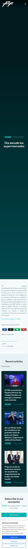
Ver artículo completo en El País (10, 319)
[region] (14, 534)
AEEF (4, 344)
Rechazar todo (14, 545)
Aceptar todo (14, 537)
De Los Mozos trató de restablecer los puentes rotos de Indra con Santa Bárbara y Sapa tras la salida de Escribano (14, 434)
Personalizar (14, 541)
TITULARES (8, 137)
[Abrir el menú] (25, 4)
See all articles (5, 366)
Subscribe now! (14, 515)
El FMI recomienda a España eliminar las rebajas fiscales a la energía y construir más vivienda (13, 395)
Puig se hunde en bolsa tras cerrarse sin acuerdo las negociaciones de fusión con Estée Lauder (13, 473)
